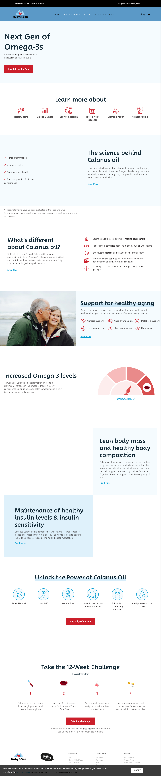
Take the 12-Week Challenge (80, 666)
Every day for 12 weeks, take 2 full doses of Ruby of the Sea (64, 706)
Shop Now (12, 270)
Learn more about (80, 99)
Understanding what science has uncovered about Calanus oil (20, 56)
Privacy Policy (129, 760)
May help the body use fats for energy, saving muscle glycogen (119, 268)
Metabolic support (150, 321)
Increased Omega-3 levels (40, 375)
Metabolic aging (140, 117)
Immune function (95, 328)
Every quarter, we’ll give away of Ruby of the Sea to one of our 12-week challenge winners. (80, 730)
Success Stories (104, 14)
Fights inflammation (15, 158)
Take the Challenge (80, 721)
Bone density (147, 328)
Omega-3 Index (126, 398)
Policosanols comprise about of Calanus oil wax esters (122, 246)
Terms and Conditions (132, 762)
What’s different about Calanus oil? (33, 243)
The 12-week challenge (92, 118)
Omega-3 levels (45, 117)
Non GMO (43, 603)
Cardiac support (95, 321)
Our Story (99, 757)
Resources (99, 760)
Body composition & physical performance (19, 181)
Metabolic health (13, 165)
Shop (57, 14)
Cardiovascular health (16, 172)
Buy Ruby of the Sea (18, 69)
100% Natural (19, 603)
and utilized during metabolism (118, 253)
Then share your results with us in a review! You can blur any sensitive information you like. (131, 706)
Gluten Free (68, 603)
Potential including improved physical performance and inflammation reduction (119, 260)
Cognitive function (123, 321)
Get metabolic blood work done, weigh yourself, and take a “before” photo (30, 706)
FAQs (97, 762)
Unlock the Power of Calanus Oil (80, 577)
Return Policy (129, 757)
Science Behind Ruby (76, 14)
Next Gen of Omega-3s (27, 41)
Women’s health (116, 117)
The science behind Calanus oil (114, 156)
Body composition (69, 117)
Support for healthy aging (117, 302)
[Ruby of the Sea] (20, 14)
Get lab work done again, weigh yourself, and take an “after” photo (97, 706)
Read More (93, 184)
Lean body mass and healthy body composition (125, 447)
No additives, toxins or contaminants (93, 605)
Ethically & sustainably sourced (117, 606)
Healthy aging (21, 117)
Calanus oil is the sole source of (119, 239)
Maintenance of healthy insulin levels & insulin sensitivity (49, 517)
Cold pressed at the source (142, 605)
